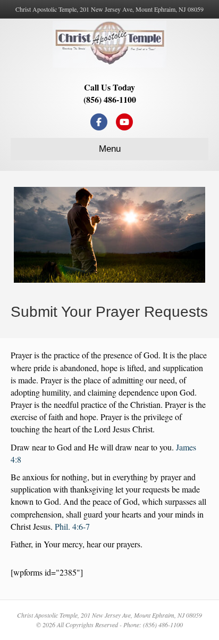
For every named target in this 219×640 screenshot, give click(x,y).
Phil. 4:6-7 (72, 526)
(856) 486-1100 (109, 99)
